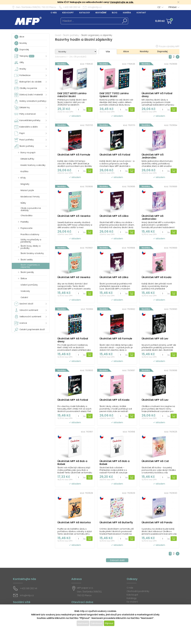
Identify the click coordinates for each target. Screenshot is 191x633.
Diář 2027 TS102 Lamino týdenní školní (114, 95)
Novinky (144, 51)
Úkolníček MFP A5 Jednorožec (153, 156)
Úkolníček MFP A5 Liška (114, 216)
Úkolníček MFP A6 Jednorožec (152, 217)
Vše (108, 51)
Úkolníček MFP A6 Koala (156, 277)
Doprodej (162, 51)
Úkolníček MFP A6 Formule (116, 338)
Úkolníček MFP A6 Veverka (73, 277)
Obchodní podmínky (138, 591)
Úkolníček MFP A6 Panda (157, 522)
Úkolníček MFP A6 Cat (155, 461)
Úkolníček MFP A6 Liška (114, 277)
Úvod (58, 35)
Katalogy (84, 12)
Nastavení (83, 623)
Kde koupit (68, 12)
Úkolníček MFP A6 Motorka (74, 522)
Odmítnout (96, 623)
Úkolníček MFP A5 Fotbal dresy (157, 95)
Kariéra (127, 12)
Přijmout (109, 623)
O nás (54, 12)
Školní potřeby (71, 35)
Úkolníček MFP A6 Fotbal (72, 400)
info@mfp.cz (95, 7)
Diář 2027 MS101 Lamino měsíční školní (72, 95)
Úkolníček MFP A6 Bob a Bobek (72, 462)
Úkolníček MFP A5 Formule (73, 154)
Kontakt (141, 12)
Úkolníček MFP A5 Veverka (73, 216)
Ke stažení (101, 12)
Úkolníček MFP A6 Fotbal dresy (72, 340)
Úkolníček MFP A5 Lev (155, 400)
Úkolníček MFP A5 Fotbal (115, 154)
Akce (126, 51)
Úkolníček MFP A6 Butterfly (116, 522)
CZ (158, 7)
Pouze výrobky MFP (169, 46)
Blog (114, 12)
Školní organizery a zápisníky (96, 35)
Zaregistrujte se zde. (122, 2)
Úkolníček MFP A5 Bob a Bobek (114, 462)
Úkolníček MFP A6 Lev (155, 338)
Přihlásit (172, 7)
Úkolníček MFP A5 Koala (114, 400)
